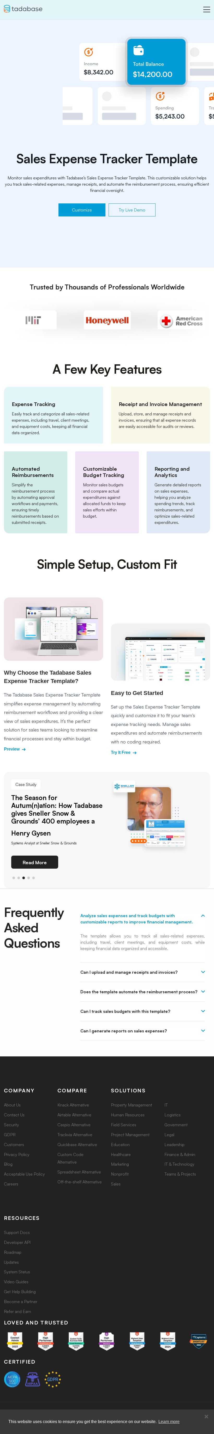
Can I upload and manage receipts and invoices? (128, 972)
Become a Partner (20, 1301)
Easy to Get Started (137, 693)
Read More (35, 862)
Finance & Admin (179, 1154)
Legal (169, 1134)
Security (11, 1124)
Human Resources (128, 1114)
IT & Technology (179, 1164)
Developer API (17, 1242)
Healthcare (121, 1154)
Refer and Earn (17, 1311)
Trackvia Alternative (74, 1134)
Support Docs (17, 1232)
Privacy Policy (16, 1154)
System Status (17, 1271)
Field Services (123, 1124)
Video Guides (16, 1281)
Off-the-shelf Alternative (79, 1181)
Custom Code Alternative (70, 1158)
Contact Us (14, 1114)
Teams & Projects (180, 1174)
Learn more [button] (169, 1421)
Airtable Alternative (74, 1114)
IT (166, 1105)
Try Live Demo (132, 210)
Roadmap (12, 1252)
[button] (206, 1417)
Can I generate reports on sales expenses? (123, 1030)
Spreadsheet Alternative (79, 1172)
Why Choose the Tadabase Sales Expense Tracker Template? (47, 676)
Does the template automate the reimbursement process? (138, 991)
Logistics (172, 1114)
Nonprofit (120, 1174)
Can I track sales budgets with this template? (125, 1011)
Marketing (120, 1164)
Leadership (174, 1144)
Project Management (130, 1134)
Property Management (131, 1105)
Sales (116, 1184)
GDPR (10, 1134)
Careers (11, 1184)
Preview (12, 749)
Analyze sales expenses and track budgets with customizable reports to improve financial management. (136, 918)
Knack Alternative (73, 1105)
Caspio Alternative (74, 1124)
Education (120, 1144)
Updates (11, 1262)
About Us (12, 1105)
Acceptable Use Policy (24, 1174)
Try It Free (121, 752)
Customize (82, 210)
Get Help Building (20, 1291)
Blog (8, 1164)
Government (176, 1124)
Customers (14, 1144)
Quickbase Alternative (77, 1144)
